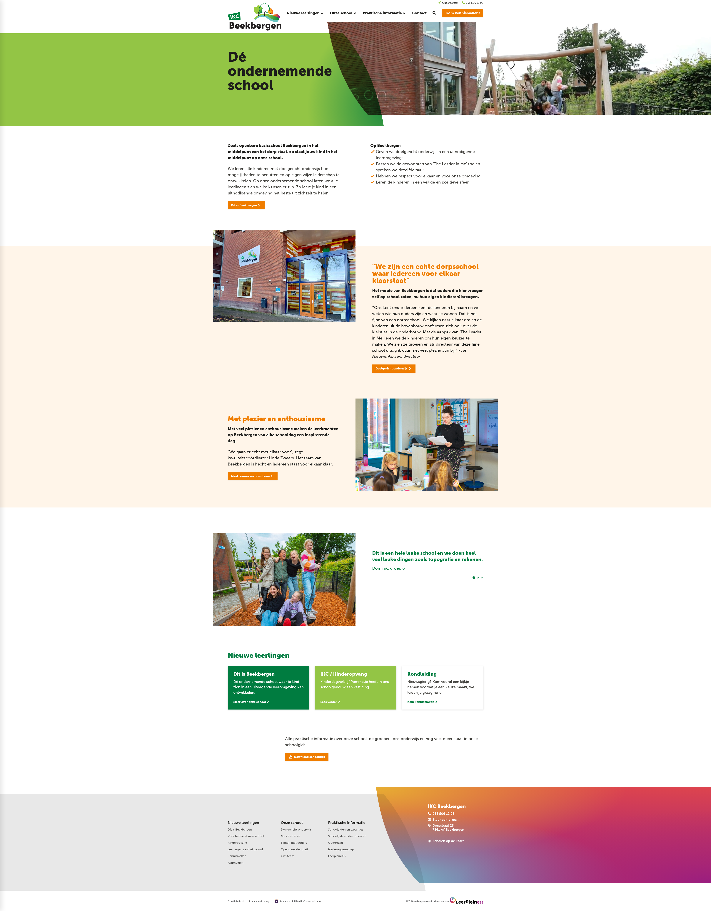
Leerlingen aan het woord (245, 849)
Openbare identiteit (294, 849)
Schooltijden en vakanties (345, 829)
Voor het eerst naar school (246, 836)
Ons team (287, 856)
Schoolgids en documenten (347, 836)
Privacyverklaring (259, 901)
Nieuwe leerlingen (243, 822)
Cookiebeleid (235, 901)
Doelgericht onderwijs (296, 829)
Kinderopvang (237, 842)
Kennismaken (237, 856)
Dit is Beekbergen (240, 829)
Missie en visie (290, 836)
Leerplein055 (337, 856)
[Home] (254, 17)
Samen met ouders (294, 842)
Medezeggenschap (341, 849)
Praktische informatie (346, 822)
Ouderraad (335, 842)
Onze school (292, 822)
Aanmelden (235, 862)
